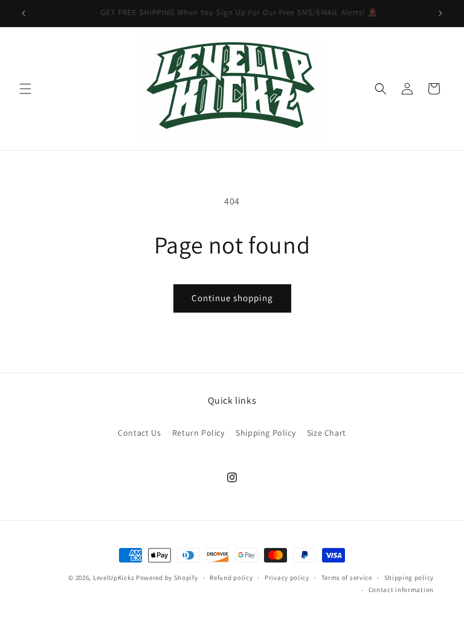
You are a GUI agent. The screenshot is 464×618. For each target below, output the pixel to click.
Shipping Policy (265, 432)
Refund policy (231, 577)
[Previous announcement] (23, 13)
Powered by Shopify (167, 577)
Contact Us (139, 432)
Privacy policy (287, 577)
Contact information (401, 589)
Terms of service (346, 577)
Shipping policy (409, 577)
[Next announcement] (440, 13)
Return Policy (198, 432)
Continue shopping (232, 298)
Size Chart (326, 432)
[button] (25, 88)
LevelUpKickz (113, 577)
